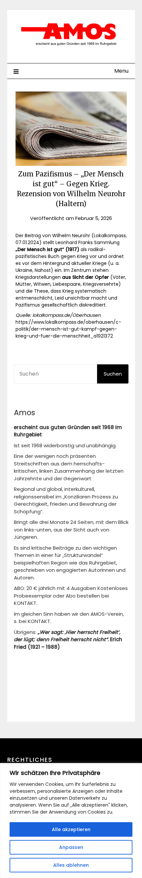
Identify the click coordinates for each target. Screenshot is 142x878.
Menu (121, 71)
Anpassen (71, 847)
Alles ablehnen (71, 865)
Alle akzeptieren (71, 829)
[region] (71, 820)
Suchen (113, 373)
